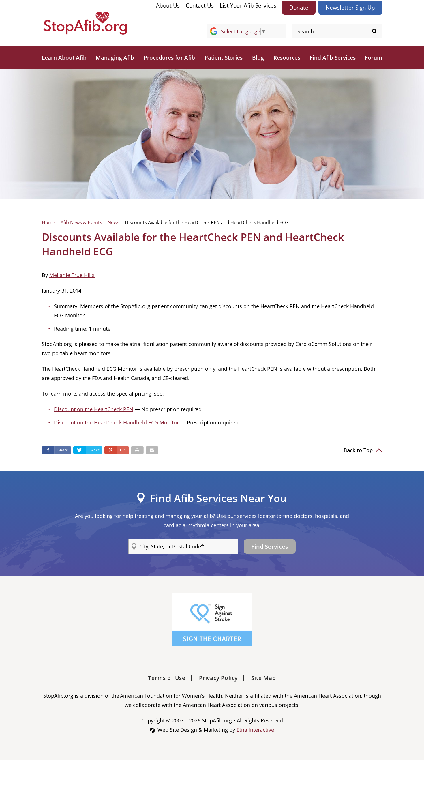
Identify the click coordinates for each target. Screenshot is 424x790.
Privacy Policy (218, 678)
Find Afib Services (333, 57)
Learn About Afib (64, 57)
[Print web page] (137, 450)
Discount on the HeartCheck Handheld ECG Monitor (116, 422)
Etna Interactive (255, 729)
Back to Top (359, 450)
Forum (373, 57)
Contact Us (200, 5)
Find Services (269, 547)
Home (48, 222)
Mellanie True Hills (72, 275)
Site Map (263, 678)
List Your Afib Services (248, 5)
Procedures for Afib (169, 57)
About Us (168, 5)
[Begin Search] (374, 31)
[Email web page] (152, 450)
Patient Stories (224, 57)
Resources (286, 57)
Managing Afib (115, 57)
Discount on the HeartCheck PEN (93, 409)
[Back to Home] (85, 23)
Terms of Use (166, 678)
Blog (258, 57)
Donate (298, 7)
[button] (116, 450)
